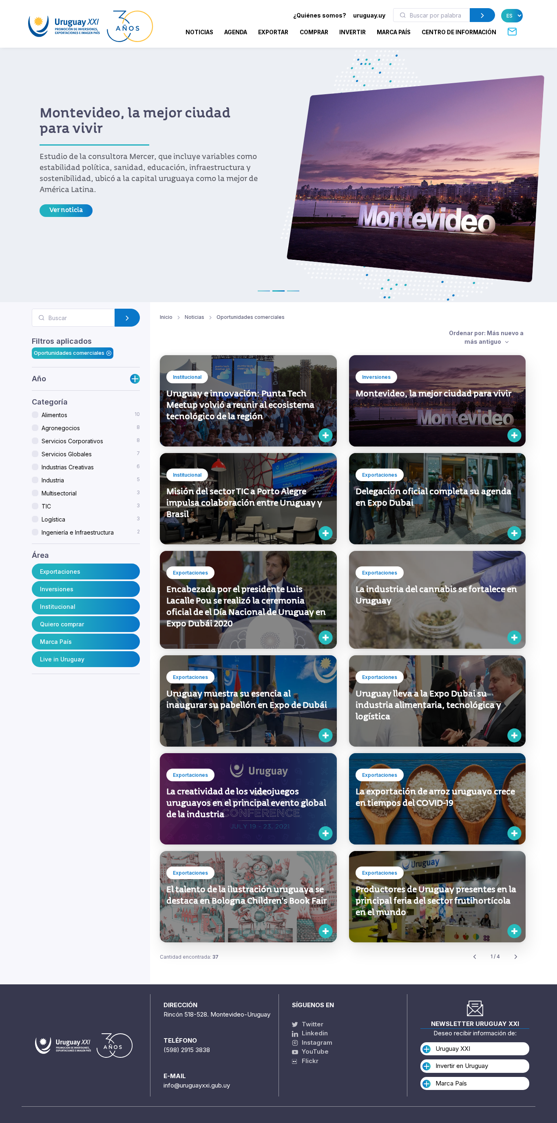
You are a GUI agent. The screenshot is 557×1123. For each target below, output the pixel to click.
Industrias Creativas (91, 467)
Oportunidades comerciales (69, 352)
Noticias (199, 32)
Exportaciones (60, 571)
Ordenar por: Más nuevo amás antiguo (486, 337)
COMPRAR (314, 32)
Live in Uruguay (62, 658)
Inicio (166, 317)
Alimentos (91, 414)
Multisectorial (91, 493)
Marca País (56, 641)
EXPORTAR (273, 32)
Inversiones (56, 588)
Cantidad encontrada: (189, 957)
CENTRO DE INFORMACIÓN (459, 32)
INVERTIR (352, 32)
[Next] (516, 957)
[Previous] (475, 957)
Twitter (311, 1024)
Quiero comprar (62, 623)
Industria (91, 480)
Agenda (235, 32)
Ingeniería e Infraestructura (91, 532)
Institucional (57, 606)
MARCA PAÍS (394, 32)
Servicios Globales (91, 454)
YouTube (314, 1051)
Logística (91, 519)
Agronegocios (91, 427)
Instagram (316, 1042)
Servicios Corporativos (91, 440)
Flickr (307, 1061)
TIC (91, 506)
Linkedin (314, 1033)
